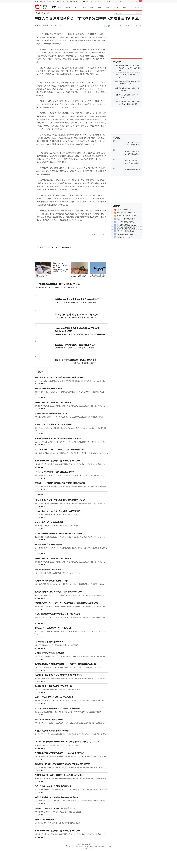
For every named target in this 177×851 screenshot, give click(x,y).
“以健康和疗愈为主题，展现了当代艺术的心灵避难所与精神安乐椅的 (57, 745)
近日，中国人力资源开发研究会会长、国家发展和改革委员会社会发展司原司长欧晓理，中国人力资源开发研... (70, 381)
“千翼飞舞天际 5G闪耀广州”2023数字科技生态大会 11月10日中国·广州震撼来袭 (129, 68)
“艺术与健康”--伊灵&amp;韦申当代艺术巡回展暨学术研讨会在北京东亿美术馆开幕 (67, 742)
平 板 (108, 7)
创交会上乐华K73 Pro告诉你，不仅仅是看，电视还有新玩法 (58, 511)
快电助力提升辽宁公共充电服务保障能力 (50, 389)
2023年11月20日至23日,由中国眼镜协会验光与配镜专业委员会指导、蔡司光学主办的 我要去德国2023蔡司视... (71, 778)
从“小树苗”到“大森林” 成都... (125, 209)
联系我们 (81, 846)
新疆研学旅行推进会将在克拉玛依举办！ (50, 569)
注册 (136, 1)
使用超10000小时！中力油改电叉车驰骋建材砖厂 (77, 299)
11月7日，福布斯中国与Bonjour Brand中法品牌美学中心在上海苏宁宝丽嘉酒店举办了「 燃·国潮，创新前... (69, 417)
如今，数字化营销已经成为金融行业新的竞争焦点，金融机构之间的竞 (57, 689)
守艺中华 (89, 1)
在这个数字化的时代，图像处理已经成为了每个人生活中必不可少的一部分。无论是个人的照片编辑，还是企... (70, 475)
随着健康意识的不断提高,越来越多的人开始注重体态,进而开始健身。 (57, 526)
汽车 (49, 1)
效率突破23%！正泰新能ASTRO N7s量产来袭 (53, 425)
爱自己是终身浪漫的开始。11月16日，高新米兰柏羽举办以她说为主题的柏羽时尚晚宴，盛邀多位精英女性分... (71, 595)
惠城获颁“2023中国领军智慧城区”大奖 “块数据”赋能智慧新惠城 (60, 483)
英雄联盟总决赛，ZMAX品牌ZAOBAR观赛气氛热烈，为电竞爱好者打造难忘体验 (66, 603)
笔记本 (116, 7)
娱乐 (71, 1)
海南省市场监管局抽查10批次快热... (127, 225)
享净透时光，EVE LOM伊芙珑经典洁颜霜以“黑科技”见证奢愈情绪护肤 (62, 764)
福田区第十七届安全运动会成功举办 (49, 719)
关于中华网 (70, 846)
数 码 (92, 7)
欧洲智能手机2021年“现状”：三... (126, 237)
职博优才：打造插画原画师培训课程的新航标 (52, 731)
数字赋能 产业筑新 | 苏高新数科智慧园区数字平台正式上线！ (58, 461)
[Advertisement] (65, 257)
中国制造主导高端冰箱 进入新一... (127, 231)
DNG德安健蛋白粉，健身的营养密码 (49, 522)
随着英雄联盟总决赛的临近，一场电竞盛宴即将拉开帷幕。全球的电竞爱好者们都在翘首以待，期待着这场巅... (70, 606)
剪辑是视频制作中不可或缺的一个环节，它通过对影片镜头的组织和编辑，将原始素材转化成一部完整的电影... (70, 656)
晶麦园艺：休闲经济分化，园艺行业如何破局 (75, 345)
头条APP (120, 1)
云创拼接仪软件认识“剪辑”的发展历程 (49, 653)
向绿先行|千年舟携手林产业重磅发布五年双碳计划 (54, 697)
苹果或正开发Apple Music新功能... (127, 234)
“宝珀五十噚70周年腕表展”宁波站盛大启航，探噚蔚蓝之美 (57, 614)
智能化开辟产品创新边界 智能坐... (127, 228)
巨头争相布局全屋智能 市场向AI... (126, 219)
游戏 (54, 1)
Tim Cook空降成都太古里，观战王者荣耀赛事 (75, 360)
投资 (75, 1)
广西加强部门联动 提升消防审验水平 (49, 642)
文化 (84, 1)
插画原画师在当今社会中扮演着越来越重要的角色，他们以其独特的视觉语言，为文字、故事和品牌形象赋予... (70, 734)
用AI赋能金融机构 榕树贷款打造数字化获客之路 (53, 686)
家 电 (76, 7)
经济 (67, 1)
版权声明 (92, 846)
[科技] (41, 6)
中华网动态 (108, 846)
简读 (108, 1)
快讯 (47, 13)
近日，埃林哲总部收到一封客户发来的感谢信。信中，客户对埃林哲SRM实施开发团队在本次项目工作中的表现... (71, 790)
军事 (45, 1)
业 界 (59, 7)
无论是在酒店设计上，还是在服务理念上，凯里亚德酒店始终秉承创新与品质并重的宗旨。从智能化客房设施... (70, 801)
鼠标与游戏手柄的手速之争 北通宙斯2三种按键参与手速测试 (58, 438)
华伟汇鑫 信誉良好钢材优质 (45, 819)
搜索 (139, 13)
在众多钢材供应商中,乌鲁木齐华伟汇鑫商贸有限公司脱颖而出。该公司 (58, 823)
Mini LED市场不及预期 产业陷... (126, 222)
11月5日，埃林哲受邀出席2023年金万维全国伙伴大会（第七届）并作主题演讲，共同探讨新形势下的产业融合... (71, 453)
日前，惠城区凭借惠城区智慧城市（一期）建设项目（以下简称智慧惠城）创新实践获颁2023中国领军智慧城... (71, 486)
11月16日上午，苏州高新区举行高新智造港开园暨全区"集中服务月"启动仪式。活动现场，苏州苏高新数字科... (70, 464)
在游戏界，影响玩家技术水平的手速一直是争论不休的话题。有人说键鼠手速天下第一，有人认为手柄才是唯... (70, 442)
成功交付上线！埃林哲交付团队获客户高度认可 (53, 786)
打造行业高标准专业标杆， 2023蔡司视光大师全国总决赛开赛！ (60, 775)
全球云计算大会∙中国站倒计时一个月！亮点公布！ (77, 314)
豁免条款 (97, 846)
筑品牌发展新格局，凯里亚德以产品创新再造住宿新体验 (56, 797)
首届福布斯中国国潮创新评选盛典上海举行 (51, 413)
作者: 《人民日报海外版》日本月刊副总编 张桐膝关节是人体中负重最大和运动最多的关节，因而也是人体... (70, 667)
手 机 (100, 7)
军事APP (114, 1)
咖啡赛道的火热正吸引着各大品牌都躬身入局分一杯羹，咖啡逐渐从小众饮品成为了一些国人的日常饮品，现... (70, 406)
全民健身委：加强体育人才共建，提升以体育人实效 (55, 808)
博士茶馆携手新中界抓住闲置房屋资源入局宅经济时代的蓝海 (58, 533)
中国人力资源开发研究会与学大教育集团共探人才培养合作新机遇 (60, 377)
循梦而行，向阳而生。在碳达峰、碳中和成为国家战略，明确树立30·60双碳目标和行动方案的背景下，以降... (70, 701)
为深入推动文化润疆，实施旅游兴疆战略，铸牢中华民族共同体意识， (57, 573)
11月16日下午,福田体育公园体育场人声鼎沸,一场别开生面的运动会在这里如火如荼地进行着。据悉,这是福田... (70, 723)
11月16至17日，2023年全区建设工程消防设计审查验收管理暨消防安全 (58, 645)
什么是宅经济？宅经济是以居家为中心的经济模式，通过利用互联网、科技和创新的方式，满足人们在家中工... (70, 537)
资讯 (41, 1)
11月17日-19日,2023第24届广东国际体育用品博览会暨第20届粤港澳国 (58, 812)
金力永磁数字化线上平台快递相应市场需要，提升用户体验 (57, 708)
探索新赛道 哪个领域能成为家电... (127, 213)
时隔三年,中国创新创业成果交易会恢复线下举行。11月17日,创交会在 (57, 514)
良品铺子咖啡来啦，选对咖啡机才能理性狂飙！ (53, 402)
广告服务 (76, 846)
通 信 (84, 7)
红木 (99, 1)
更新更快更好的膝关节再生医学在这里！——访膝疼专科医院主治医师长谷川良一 (66, 664)
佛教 (95, 1)
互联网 (68, 7)
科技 (58, 1)
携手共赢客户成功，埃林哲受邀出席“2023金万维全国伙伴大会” (59, 450)
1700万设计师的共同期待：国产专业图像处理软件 (57, 284)
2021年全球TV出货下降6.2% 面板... (127, 216)
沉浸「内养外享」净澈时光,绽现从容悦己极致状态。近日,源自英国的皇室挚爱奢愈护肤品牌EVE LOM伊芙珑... (70, 767)
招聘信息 (87, 846)
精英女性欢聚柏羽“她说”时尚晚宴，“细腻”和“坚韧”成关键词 (58, 592)
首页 (36, 1)
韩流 (104, 1)
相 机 (125, 7)
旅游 (62, 1)
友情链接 (102, 846)
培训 (80, 1)
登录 (140, 1)
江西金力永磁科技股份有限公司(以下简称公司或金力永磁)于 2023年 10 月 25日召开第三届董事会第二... (68, 712)
